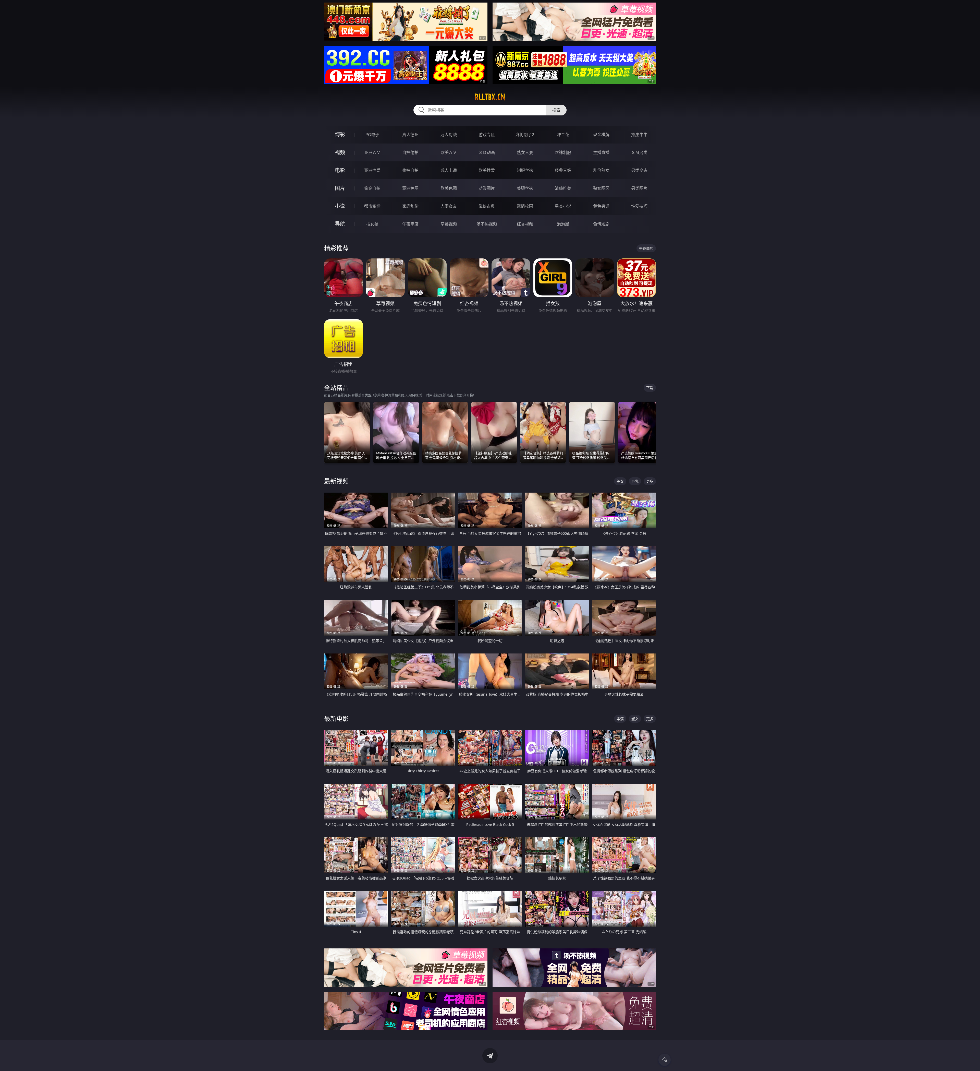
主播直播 (601, 152)
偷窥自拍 (372, 188)
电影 (340, 170)
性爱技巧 (639, 206)
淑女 (635, 718)
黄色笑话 (601, 206)
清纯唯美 (563, 188)
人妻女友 (448, 206)
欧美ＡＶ (448, 152)
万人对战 (448, 134)
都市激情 (372, 206)
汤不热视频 (486, 224)
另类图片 (639, 188)
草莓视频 (448, 224)
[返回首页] (664, 1060)
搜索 (556, 110)
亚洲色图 (410, 188)
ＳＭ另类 (639, 152)
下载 (649, 387)
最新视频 (336, 481)
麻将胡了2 (525, 134)
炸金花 (563, 134)
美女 (620, 481)
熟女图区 (601, 188)
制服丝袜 (525, 170)
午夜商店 (410, 224)
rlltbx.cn (490, 97)
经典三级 (563, 170)
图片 (340, 188)
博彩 (340, 134)
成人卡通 (448, 170)
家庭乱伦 (410, 206)
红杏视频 (525, 224)
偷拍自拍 (410, 170)
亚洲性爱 (372, 170)
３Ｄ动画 (487, 152)
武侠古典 (487, 206)
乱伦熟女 (601, 170)
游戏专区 (487, 134)
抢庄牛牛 (639, 134)
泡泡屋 (563, 224)
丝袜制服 (563, 152)
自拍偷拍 (410, 152)
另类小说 (563, 206)
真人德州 (410, 134)
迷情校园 (525, 206)
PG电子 (372, 134)
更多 (649, 481)
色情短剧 (601, 224)
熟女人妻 (525, 152)
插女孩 (372, 224)
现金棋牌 (601, 134)
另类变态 (639, 170)
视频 (340, 152)
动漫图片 (487, 188)
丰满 (620, 718)
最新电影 (336, 718)
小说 (340, 206)
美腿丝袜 (525, 188)
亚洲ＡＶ (372, 152)
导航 (340, 223)
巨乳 (635, 481)
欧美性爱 (487, 170)
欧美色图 (448, 188)
